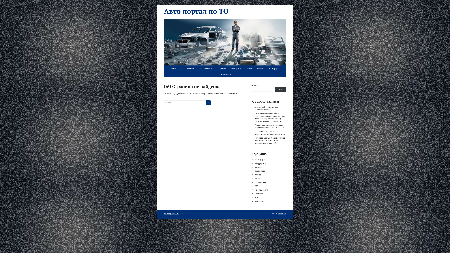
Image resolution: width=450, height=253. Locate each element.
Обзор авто (176, 68)
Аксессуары (274, 68)
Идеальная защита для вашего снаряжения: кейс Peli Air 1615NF (269, 126)
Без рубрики (260, 163)
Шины (249, 68)
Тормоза (222, 68)
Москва (258, 167)
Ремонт (190, 68)
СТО (256, 186)
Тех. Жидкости (205, 68)
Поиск (255, 85)
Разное (260, 68)
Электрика (236, 68)
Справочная (260, 182)
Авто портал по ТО (196, 11)
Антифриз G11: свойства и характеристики (266, 108)
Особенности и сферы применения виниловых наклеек (270, 132)
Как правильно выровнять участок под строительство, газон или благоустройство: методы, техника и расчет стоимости (270, 117)
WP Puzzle (282, 213)
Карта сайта (225, 74)
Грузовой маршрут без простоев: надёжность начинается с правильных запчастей (270, 140)
